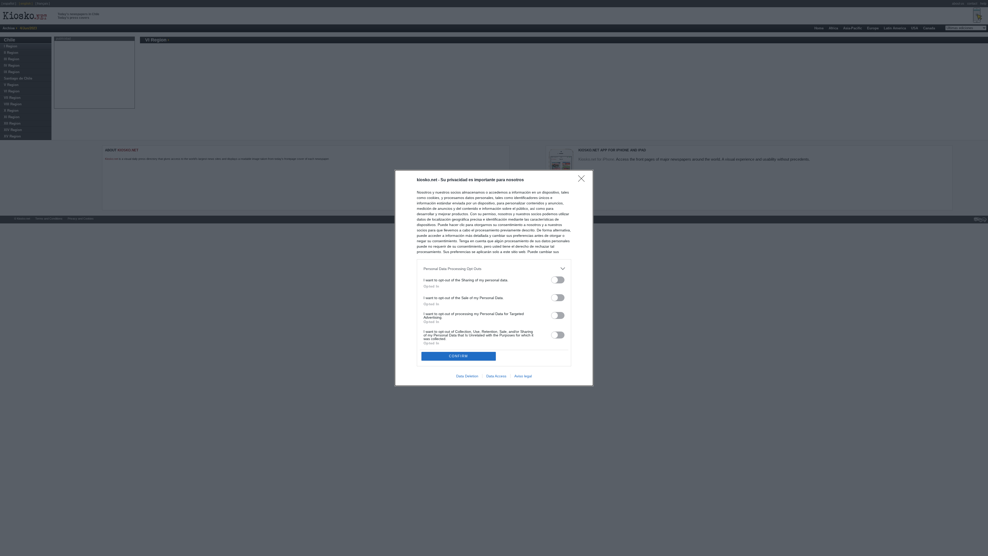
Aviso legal (523, 376)
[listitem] (494, 268)
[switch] (557, 279)
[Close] (583, 180)
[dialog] (494, 278)
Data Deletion (467, 376)
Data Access (496, 376)
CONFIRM (458, 356)
